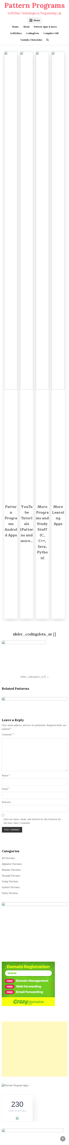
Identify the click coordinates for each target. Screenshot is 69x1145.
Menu (37, 20)
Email (5, 789)
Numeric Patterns (11, 870)
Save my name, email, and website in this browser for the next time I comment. (32, 821)
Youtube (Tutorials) (31, 39)
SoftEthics (16, 33)
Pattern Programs (34, 5)
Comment (8, 735)
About (26, 26)
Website (6, 802)
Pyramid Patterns (11, 876)
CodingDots (32, 33)
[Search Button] (47, 40)
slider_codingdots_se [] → (34, 677)
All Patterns (8, 858)
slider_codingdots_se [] (34, 634)
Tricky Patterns (10, 893)
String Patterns (10, 881)
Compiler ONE (51, 33)
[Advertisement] (34, 1049)
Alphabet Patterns (12, 864)
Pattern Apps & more (45, 26)
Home (15, 26)
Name (6, 776)
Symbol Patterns (11, 887)
